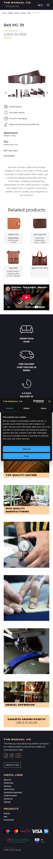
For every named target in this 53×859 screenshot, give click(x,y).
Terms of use (9, 789)
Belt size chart (11, 151)
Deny (26, 456)
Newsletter (12, 765)
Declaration (9, 156)
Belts (29, 13)
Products (10, 13)
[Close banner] (49, 401)
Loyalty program (10, 795)
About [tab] (43, 408)
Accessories (9, 820)
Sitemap (7, 802)
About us (7, 779)
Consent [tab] (9, 408)
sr (41, 5)
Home (4, 13)
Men (5, 816)
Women (23, 13)
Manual (17, 13)
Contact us (8, 798)
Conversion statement (13, 792)
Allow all (26, 449)
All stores (7, 786)
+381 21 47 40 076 (26, 722)
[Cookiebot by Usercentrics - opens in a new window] (33, 401)
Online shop (8, 783)
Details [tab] (27, 408)
